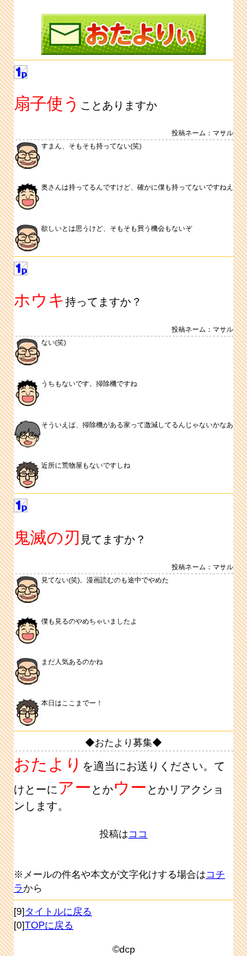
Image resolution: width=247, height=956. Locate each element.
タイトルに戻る (58, 911)
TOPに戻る (49, 925)
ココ (138, 833)
